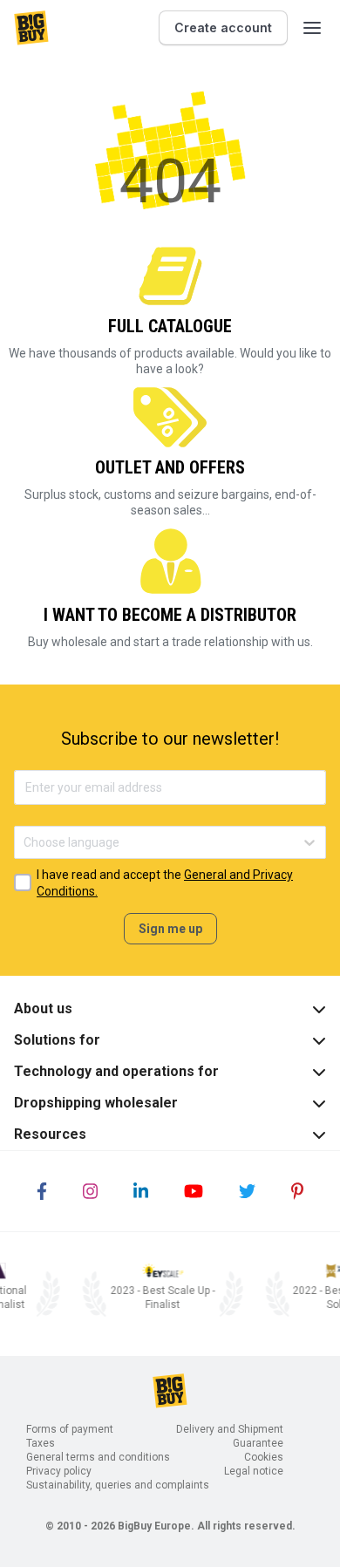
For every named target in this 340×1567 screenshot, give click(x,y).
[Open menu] (312, 27)
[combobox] (25, 843)
